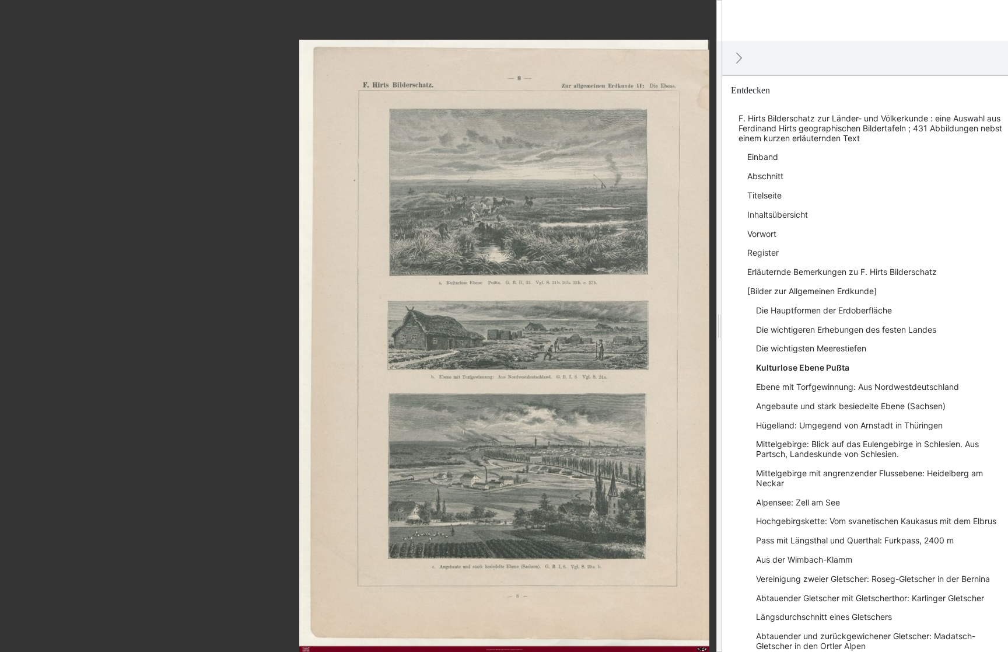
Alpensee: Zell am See (798, 502)
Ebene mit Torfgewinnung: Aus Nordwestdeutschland (857, 387)
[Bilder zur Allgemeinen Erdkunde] (812, 291)
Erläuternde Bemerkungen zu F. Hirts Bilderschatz (842, 272)
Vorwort (761, 234)
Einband (762, 157)
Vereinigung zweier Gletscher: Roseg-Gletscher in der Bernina (873, 579)
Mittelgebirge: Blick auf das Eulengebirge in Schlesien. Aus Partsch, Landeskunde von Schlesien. (867, 449)
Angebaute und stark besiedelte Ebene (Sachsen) (851, 406)
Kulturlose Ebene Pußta (802, 367)
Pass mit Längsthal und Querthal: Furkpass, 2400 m (855, 540)
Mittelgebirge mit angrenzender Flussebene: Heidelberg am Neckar (869, 478)
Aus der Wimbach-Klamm (804, 559)
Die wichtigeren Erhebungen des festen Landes (846, 329)
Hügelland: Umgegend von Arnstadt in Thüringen (849, 425)
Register (763, 252)
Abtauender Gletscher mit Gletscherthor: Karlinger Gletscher (870, 598)
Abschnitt (765, 176)
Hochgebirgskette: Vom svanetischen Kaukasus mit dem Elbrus (876, 521)
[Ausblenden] (739, 58)
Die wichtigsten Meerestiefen (811, 348)
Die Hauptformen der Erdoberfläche (824, 310)
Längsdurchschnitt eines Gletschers (824, 617)
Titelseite (764, 195)
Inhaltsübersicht (777, 214)
